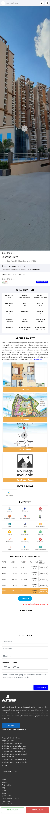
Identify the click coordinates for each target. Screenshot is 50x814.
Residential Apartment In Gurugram (14, 746)
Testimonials (6, 785)
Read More (38, 359)
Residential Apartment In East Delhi (14, 759)
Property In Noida (8, 741)
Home (4, 780)
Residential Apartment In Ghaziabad (14, 754)
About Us (5, 782)
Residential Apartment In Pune (12, 743)
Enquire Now (41, 687)
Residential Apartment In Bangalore (14, 749)
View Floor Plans (34, 567)
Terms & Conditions (9, 804)
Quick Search (6, 796)
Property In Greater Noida (11, 738)
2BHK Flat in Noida (8, 757)
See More (35, 269)
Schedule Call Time (9, 663)
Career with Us (7, 801)
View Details (43, 567)
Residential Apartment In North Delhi (14, 762)
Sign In (4, 793)
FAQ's (4, 790)
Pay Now (11, 725)
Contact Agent (42, 282)
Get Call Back (37, 810)
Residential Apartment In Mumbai (13, 751)
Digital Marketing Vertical (10, 798)
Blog (3, 788)
